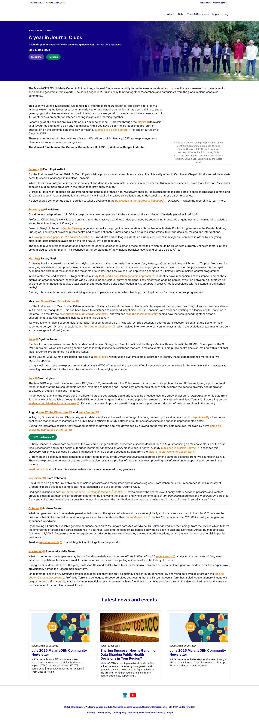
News (49, 30)
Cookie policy (119, 712)
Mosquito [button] (36, 56)
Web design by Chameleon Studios (145, 712)
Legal (170, 712)
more (63, 3)
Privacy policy (104, 712)
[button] (42, 437)
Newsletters (205, 3)
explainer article (49, 542)
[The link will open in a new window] (125, 695)
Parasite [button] (53, 56)
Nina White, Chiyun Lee (53, 412)
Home (31, 30)
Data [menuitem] (180, 14)
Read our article (38, 469)
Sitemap (91, 712)
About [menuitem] (170, 14)
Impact (40, 30)
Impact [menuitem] (216, 14)
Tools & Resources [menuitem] (197, 14)
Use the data (219, 3)
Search (226, 13)
